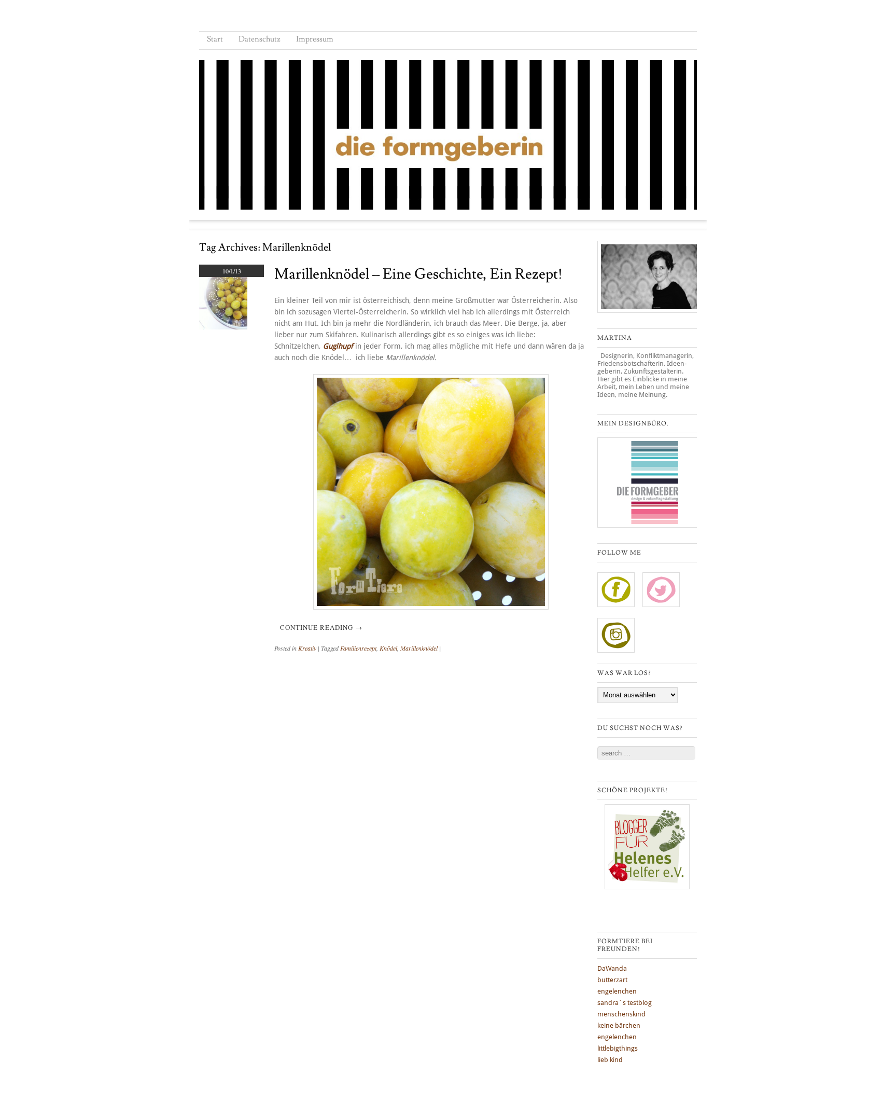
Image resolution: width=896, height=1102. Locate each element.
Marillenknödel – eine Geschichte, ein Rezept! (418, 274)
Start (215, 39)
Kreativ (307, 648)
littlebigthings (617, 1048)
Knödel (388, 648)
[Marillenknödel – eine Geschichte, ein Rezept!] (223, 327)
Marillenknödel (419, 648)
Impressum (314, 39)
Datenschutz (260, 39)
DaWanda (612, 968)
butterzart (612, 980)
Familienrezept (358, 648)
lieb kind (610, 1060)
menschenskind (621, 1014)
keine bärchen (618, 1025)
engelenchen (617, 991)
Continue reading (321, 627)
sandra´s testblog (624, 1003)
